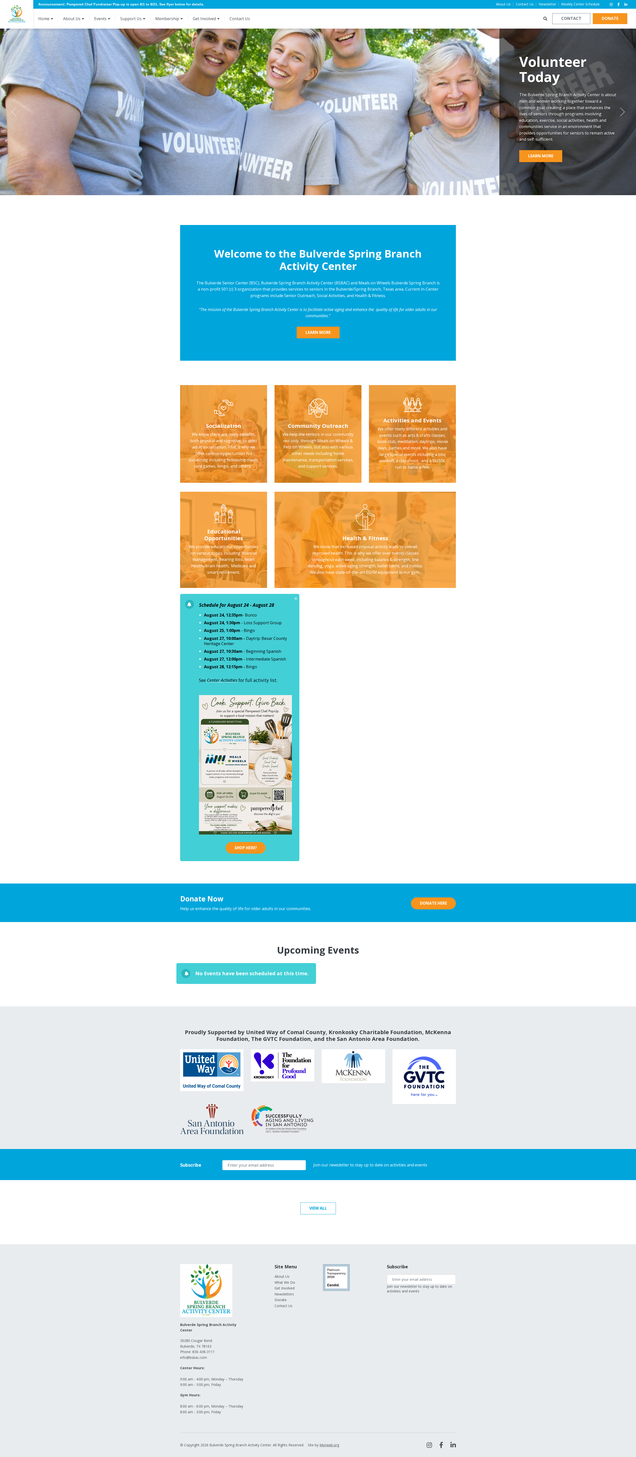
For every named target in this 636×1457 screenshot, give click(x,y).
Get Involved (285, 1288)
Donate (610, 18)
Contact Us (283, 1305)
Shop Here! (246, 847)
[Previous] (13, 111)
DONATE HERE (433, 903)
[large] (429, 1445)
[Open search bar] (545, 18)
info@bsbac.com (193, 1357)
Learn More (540, 159)
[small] (611, 4)
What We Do (285, 1282)
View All (318, 1208)
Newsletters (284, 1294)
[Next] (622, 111)
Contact (571, 18)
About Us (282, 1276)
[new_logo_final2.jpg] (16, 14)
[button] (295, 598)
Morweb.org (329, 1445)
